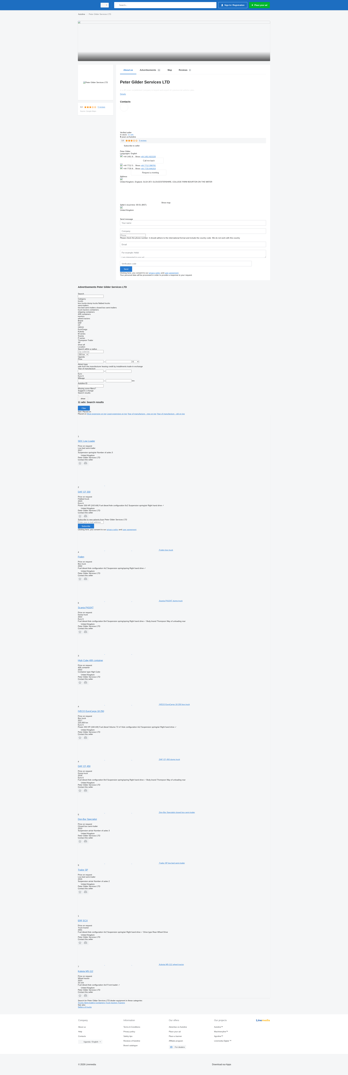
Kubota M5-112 (85, 971)
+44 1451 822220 (148, 156)
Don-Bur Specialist (87, 819)
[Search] (117, 5)
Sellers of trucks (85, 1007)
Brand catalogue (130, 1045)
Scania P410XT (86, 607)
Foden (81, 557)
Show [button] (138, 156)
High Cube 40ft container (90, 660)
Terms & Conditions (131, 1027)
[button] (132, 145)
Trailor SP (83, 870)
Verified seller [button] (126, 132)
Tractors (121, 1003)
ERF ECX (83, 920)
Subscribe (86, 526)
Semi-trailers (90, 1003)
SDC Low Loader (86, 441)
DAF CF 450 (84, 766)
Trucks (81, 1003)
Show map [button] (165, 203)
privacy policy (154, 273)
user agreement (171, 273)
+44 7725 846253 (148, 168)
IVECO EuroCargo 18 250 (91, 711)
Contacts (82, 1036)
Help (80, 1031)
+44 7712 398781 (148, 165)
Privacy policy (129, 1031)
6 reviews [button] (101, 107)
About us (82, 1027)
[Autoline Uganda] (87, 5)
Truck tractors (111, 1003)
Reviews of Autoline (131, 1041)
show (83, 398)
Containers (100, 1003)
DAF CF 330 (84, 492)
